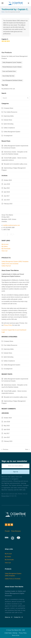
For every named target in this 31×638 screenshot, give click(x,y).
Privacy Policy (8, 325)
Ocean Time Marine (12, 630)
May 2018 (7, 188)
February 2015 (8, 203)
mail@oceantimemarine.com (11, 225)
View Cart (4, 251)
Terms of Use (15, 635)
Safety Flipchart (6, 266)
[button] (2, 3)
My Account (5, 244)
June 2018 (7, 184)
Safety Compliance (9, 127)
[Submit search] (27, 98)
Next (26, 450)
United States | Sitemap (10, 633)
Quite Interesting (8, 124)
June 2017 (7, 200)
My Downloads (6, 248)
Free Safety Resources (10, 112)
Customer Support (7, 330)
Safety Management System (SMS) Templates (15, 261)
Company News (8, 108)
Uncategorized (8, 135)
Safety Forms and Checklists (10, 263)
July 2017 (6, 196)
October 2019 (8, 180)
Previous (5, 450)
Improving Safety (9, 116)
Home (3, 12)
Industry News (8, 120)
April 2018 (7, 192)
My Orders (5, 246)
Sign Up (15, 471)
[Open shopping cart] (28, 3)
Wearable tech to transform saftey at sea (15, 164)
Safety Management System (12, 131)
